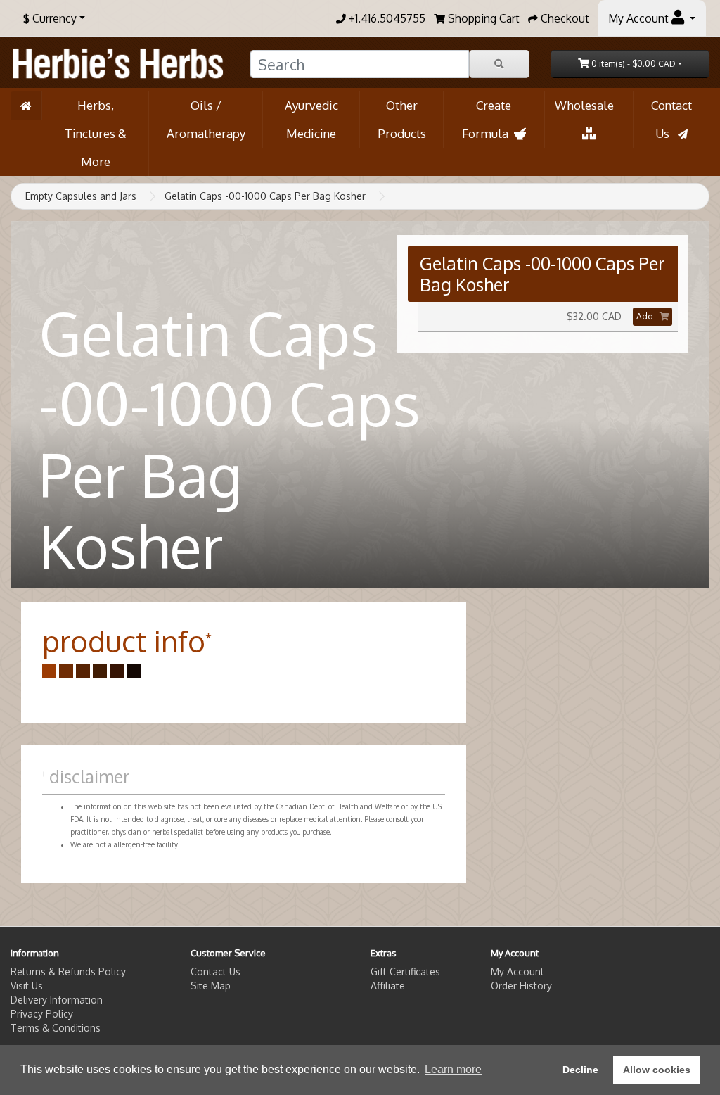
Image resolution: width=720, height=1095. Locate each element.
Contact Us (671, 119)
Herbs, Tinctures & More (96, 133)
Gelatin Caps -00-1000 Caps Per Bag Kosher (265, 196)
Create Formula (488, 119)
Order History (521, 986)
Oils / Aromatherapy (206, 119)
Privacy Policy (42, 1014)
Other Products (402, 119)
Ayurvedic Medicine (311, 119)
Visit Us (27, 986)
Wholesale (588, 105)
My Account (517, 971)
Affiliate (388, 986)
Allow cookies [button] (656, 1069)
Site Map (211, 986)
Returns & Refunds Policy (68, 971)
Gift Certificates (405, 971)
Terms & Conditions (56, 1028)
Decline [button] (580, 1069)
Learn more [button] (453, 1069)
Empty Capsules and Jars (80, 196)
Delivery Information (57, 1000)
